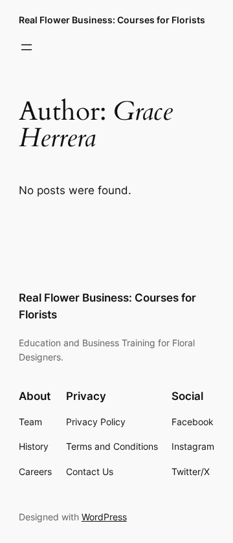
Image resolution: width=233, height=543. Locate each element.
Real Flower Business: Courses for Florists (112, 19)
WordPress (104, 516)
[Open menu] (26, 47)
